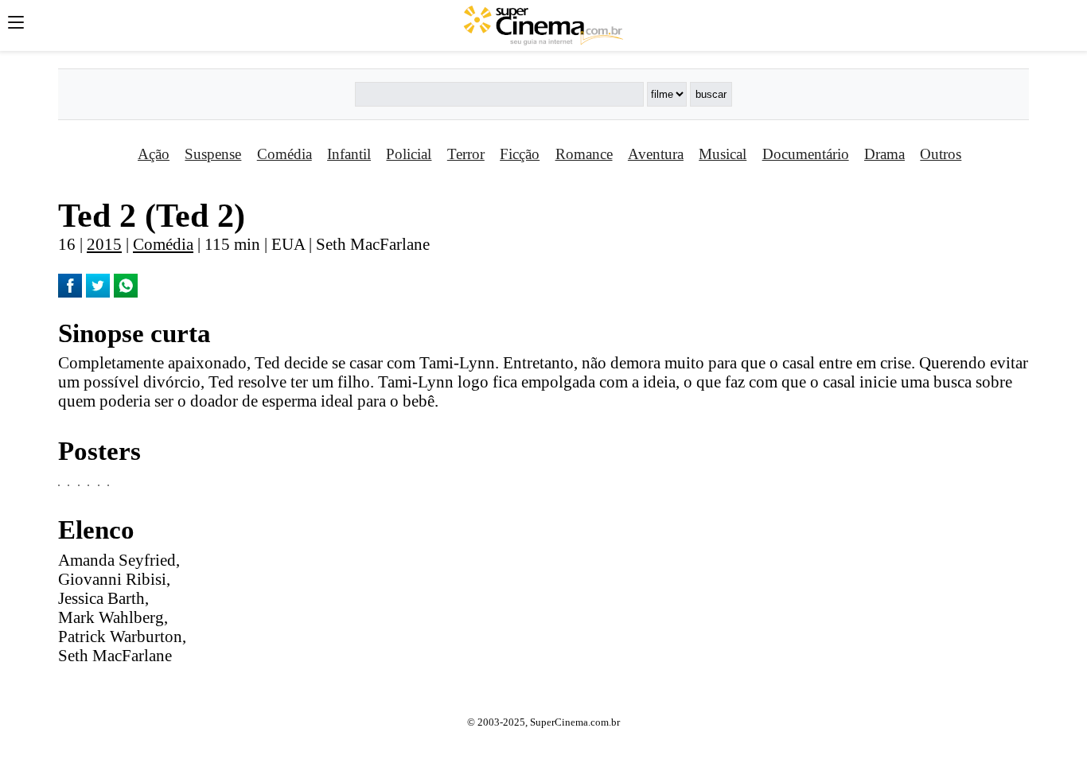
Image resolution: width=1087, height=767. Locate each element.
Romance (584, 154)
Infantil (349, 154)
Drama (884, 154)
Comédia (284, 154)
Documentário (805, 154)
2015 (104, 244)
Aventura (656, 154)
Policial (408, 154)
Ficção (520, 154)
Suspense (213, 154)
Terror (466, 154)
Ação (153, 154)
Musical (722, 154)
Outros (940, 154)
